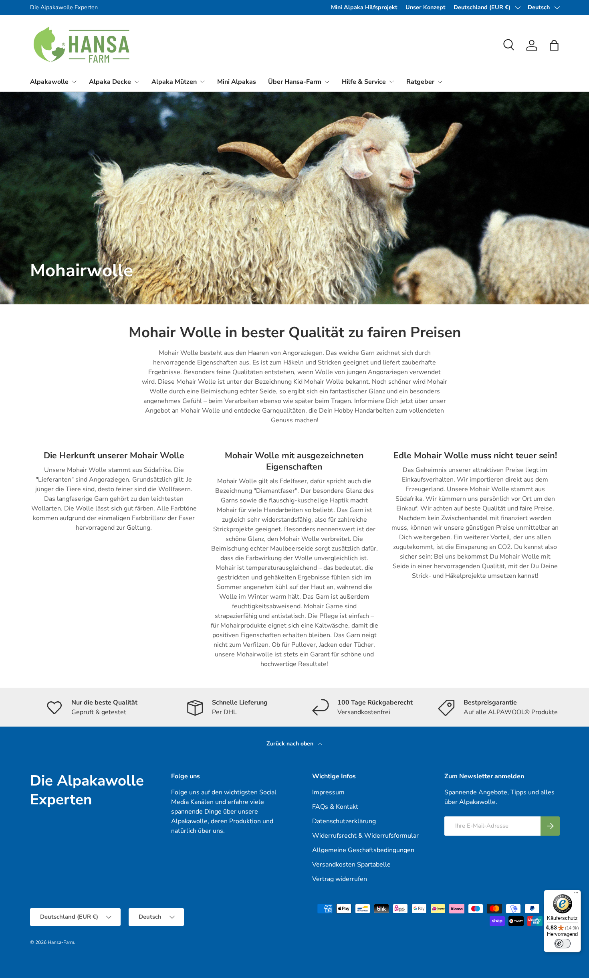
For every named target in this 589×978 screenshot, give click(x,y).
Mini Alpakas (236, 81)
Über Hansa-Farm (294, 81)
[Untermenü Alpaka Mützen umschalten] (202, 82)
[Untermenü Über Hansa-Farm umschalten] (327, 82)
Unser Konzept (425, 7)
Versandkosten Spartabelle (351, 864)
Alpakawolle (49, 81)
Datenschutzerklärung (344, 821)
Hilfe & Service (364, 81)
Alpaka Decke (110, 81)
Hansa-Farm (61, 942)
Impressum (328, 792)
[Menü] (576, 894)
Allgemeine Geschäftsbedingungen (363, 850)
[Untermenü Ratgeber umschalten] (440, 82)
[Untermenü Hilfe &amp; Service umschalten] (391, 82)
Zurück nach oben (290, 743)
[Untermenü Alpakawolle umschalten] (74, 82)
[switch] (563, 943)
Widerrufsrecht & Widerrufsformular (365, 835)
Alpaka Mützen (174, 81)
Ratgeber (420, 81)
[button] (554, 45)
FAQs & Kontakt (335, 806)
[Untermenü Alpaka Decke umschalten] (136, 82)
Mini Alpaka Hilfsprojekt (364, 7)
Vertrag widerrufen (339, 879)
